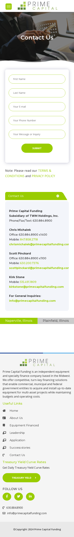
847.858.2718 (29, 239)
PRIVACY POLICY (43, 176)
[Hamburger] (8, 6)
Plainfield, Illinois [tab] (56, 321)
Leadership (17, 432)
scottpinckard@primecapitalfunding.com (40, 268)
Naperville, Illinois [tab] (18, 321)
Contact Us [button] (15, 196)
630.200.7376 (29, 263)
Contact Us (17, 455)
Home (14, 410)
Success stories (20, 447)
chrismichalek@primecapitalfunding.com (40, 244)
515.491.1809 (28, 282)
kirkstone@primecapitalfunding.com (36, 286)
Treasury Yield (21, 477)
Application (17, 440)
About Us (16, 418)
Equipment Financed (24, 425)
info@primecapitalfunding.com (32, 300)
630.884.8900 (14, 508)
